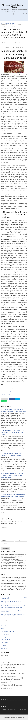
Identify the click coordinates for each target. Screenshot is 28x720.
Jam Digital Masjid (6, 637)
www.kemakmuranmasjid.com (8, 388)
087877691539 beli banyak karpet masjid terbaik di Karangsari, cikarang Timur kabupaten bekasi (13, 475)
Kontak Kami (4, 648)
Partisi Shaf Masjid (6, 639)
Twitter (18, 398)
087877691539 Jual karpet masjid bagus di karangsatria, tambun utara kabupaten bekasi (13, 432)
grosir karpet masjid (9, 23)
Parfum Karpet (5, 634)
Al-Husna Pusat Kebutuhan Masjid (14, 6)
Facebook (12, 398)
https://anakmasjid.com (7, 394)
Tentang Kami (4, 625)
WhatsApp (5, 401)
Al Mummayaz (5, 642)
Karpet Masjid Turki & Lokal (8, 631)
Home (2, 23)
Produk (2, 628)
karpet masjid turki (6, 42)
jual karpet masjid (18, 41)
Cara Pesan (3, 645)
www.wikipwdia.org (6, 391)
